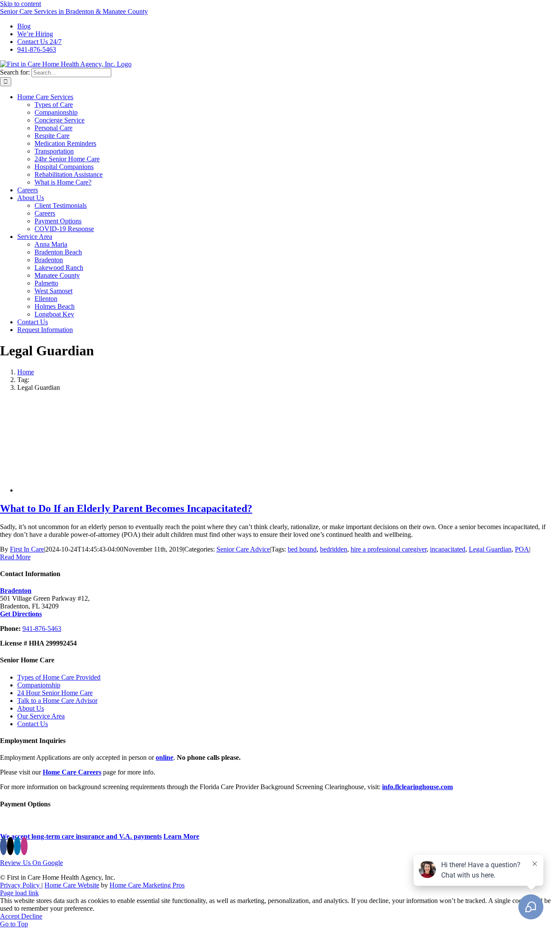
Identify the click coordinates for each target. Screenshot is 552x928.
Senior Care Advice (243, 549)
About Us (30, 708)
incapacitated (447, 549)
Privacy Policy (20, 885)
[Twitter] (10, 846)
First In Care (27, 549)
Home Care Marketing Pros (147, 885)
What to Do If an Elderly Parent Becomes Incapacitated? (126, 508)
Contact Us (32, 723)
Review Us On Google (31, 862)
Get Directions (21, 614)
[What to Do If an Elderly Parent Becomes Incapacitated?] (86, 490)
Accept (10, 916)
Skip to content (20, 3)
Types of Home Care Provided (58, 677)
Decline (31, 916)
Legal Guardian (490, 549)
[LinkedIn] (17, 846)
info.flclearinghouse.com (417, 786)
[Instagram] (24, 846)
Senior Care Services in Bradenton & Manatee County (74, 11)
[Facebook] (3, 846)
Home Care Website (71, 885)
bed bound (302, 549)
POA (522, 549)
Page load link (19, 893)
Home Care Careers (72, 772)
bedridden (333, 549)
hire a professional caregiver (389, 549)
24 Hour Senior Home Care (55, 692)
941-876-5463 (41, 628)
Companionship (38, 685)
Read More (15, 557)
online (164, 757)
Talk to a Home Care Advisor (57, 700)
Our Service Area (41, 716)
